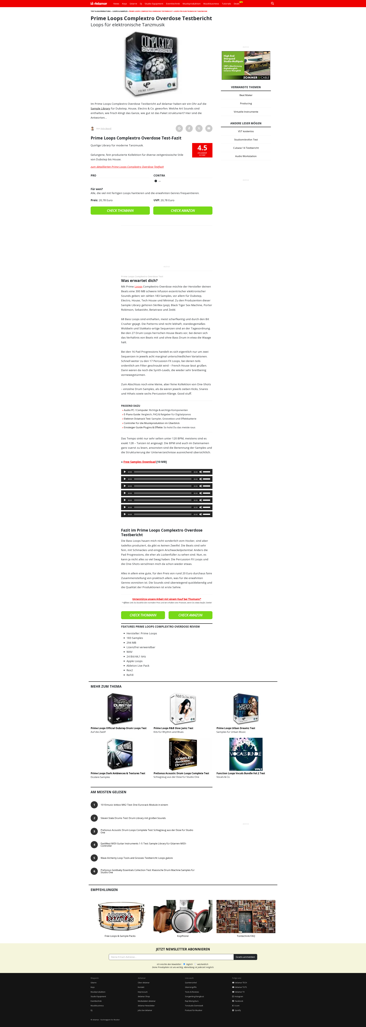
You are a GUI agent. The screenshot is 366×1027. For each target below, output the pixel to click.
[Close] (236, 481)
